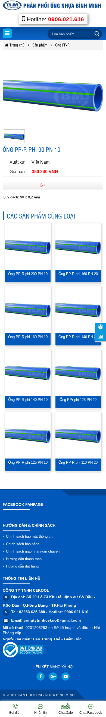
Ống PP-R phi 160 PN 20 (78, 274)
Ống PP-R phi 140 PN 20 (78, 337)
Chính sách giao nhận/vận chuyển (33, 551)
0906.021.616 (66, 19)
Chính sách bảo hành (22, 544)
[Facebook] (40, 676)
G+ (42, 185)
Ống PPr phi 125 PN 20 (78, 400)
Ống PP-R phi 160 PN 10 (28, 337)
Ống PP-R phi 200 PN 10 (28, 274)
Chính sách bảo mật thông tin (29, 536)
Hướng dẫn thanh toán (24, 559)
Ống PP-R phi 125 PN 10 (28, 462)
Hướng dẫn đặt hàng (22, 566)
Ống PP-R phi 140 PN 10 (28, 400)
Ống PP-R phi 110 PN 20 (78, 462)
